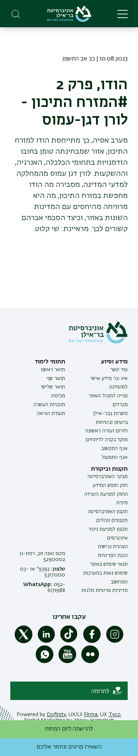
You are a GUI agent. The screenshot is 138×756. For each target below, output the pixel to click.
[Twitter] (23, 642)
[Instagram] (115, 642)
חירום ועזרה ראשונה (106, 430)
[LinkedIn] (46, 642)
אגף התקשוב (114, 448)
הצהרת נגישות (113, 546)
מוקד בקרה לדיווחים (107, 439)
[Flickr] (90, 662)
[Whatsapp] (44, 662)
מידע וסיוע (114, 362)
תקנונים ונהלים (112, 520)
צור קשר (119, 369)
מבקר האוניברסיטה (108, 476)
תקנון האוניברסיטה (108, 511)
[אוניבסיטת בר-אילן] (69, 14)
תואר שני (55, 378)
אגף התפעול (115, 457)
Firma (91, 714)
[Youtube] (67, 662)
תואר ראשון (53, 369)
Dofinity (56, 714)
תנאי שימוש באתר (109, 564)
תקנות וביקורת (109, 469)
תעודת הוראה (51, 413)
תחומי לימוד (50, 362)
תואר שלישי (53, 387)
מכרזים (120, 404)
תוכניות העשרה (49, 404)
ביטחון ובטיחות (112, 422)
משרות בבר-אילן (110, 413)
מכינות (58, 395)
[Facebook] (92, 642)
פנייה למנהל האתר (108, 395)
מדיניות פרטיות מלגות (104, 590)
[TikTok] (69, 642)
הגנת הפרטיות (113, 555)
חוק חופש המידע (110, 485)
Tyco (115, 714)
